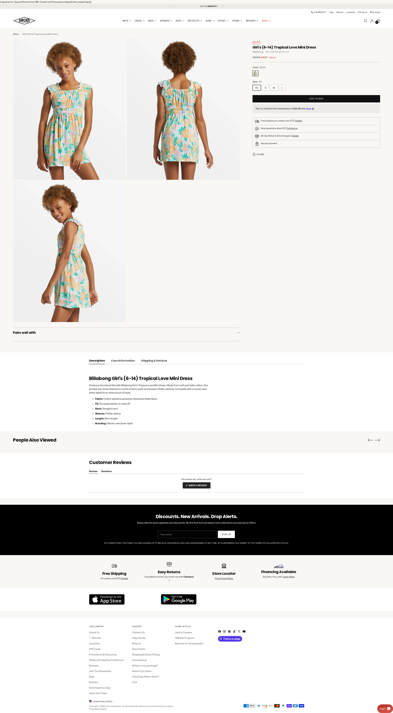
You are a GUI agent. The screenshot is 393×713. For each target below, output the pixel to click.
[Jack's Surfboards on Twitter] (239, 632)
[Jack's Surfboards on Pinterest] (230, 632)
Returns (136, 643)
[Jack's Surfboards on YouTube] (244, 632)
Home (16, 34)
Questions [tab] (106, 472)
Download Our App (100, 687)
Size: (257, 81)
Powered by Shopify (98, 709)
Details (298, 120)
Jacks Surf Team (98, 693)
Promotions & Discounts (103, 654)
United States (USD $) (102, 701)
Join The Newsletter (100, 671)
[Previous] (170, 6)
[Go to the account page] (372, 21)
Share (260, 154)
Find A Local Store (224, 578)
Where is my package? (145, 665)
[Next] (222, 6)
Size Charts (138, 648)
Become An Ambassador (189, 643)
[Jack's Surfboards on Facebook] (220, 632)
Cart (134, 682)
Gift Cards (95, 648)
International (139, 660)
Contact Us (138, 632)
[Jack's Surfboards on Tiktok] (234, 632)
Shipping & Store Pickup (146, 654)
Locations (94, 643)
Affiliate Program (185, 637)
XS (256, 87)
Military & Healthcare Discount (106, 660)
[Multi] (255, 73)
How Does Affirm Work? (145, 676)
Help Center (139, 637)
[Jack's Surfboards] (24, 21)
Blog (91, 676)
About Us (94, 632)
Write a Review (199, 486)
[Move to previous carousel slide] (370, 440)
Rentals (93, 682)
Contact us (292, 128)
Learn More (289, 576)
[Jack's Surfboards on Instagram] (225, 632)
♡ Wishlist (95, 637)
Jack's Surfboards (113, 706)
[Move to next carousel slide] (377, 440)
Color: (259, 67)
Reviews (93, 665)
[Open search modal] (365, 21)
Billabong (258, 51)
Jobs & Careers (183, 632)
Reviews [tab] (93, 472)
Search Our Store (142, 671)
